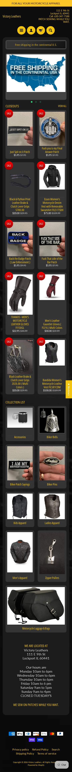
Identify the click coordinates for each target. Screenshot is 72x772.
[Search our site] (50, 30)
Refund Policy (40, 749)
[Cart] (41, 30)
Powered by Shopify (36, 765)
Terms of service (46, 753)
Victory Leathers (12, 16)
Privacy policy (20, 749)
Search (56, 749)
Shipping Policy (25, 753)
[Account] (31, 30)
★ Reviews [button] (68, 389)
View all (62, 106)
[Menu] (21, 30)
